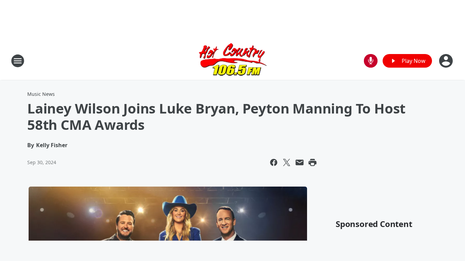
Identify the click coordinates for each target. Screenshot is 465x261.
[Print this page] (312, 162)
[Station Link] (232, 61)
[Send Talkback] (371, 61)
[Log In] (446, 61)
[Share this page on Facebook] (273, 162)
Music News (41, 94)
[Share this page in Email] (299, 162)
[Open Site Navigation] (18, 61)
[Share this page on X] (286, 162)
